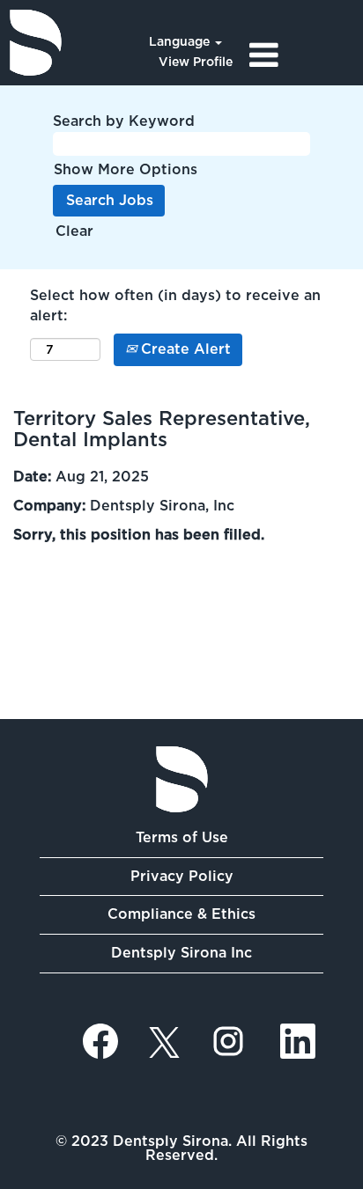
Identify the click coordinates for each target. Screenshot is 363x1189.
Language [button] (181, 41)
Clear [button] (74, 231)
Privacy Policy (181, 876)
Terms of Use (182, 837)
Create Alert (184, 349)
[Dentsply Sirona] (36, 43)
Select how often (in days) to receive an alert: (175, 305)
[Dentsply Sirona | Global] (182, 779)
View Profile (196, 62)
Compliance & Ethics (181, 914)
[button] (302, 55)
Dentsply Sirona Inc (181, 952)
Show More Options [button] (125, 169)
